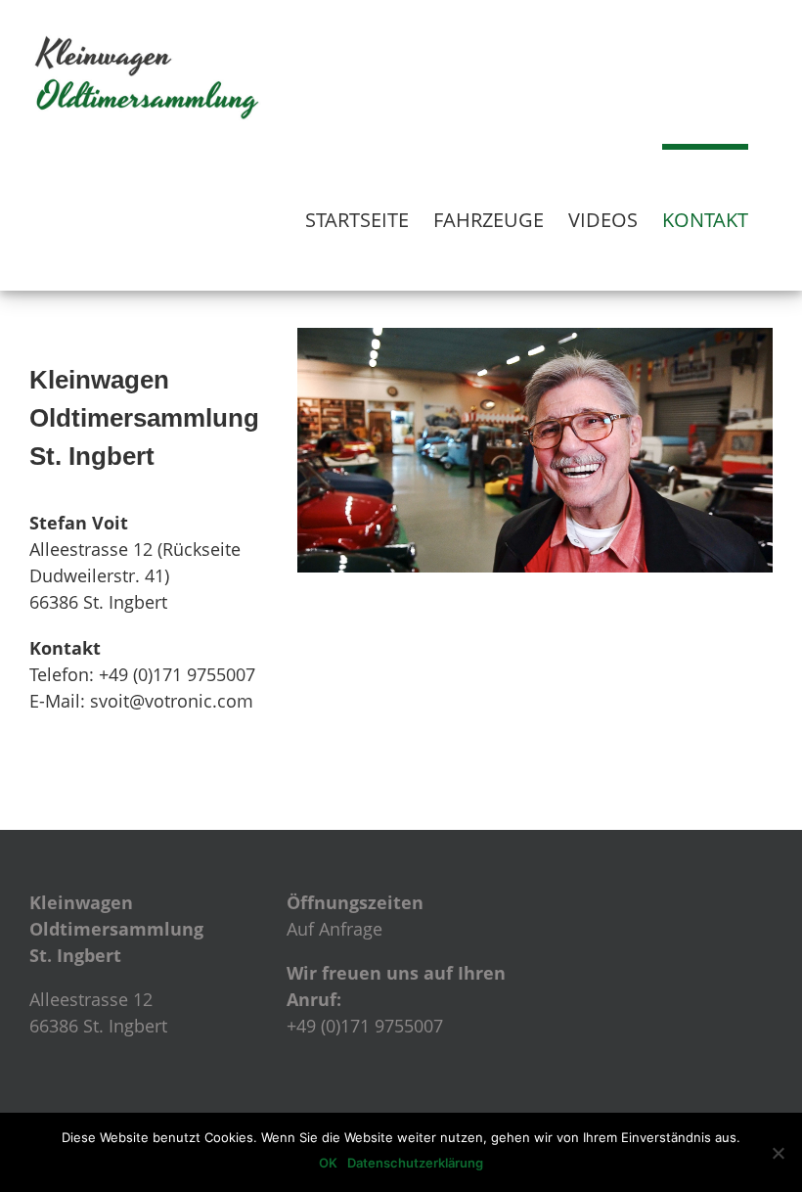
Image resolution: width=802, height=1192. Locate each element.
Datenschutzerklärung (415, 1162)
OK (328, 1162)
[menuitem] (357, 217)
